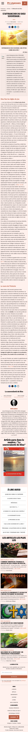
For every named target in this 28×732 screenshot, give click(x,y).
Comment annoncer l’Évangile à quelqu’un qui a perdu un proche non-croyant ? (13, 563)
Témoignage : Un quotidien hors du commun (14, 528)
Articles (8, 8)
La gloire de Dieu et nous (14, 498)
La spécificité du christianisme (12, 623)
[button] (3, 3)
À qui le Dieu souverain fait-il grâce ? (14, 524)
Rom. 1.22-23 (20, 184)
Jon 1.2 (2, 261)
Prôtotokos (14, 503)
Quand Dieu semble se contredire (14, 494)
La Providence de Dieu (14, 519)
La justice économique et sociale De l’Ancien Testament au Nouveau (14, 593)
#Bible (2, 559)
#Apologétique (7, 621)
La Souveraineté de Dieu (14, 515)
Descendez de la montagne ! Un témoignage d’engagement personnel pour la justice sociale (13, 653)
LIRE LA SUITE (17, 568)
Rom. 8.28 (10, 366)
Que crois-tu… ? (14, 507)
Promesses (3, 8)
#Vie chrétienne (10, 650)
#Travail (9, 590)
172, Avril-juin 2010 (17, 23)
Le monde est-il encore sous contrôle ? (14, 511)
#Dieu (14, 19)
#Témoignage (4, 650)
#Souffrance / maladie (9, 559)
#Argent (5, 590)
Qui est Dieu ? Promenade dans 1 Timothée (14, 532)
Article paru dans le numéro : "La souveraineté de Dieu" (14, 442)
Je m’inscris (14, 676)
